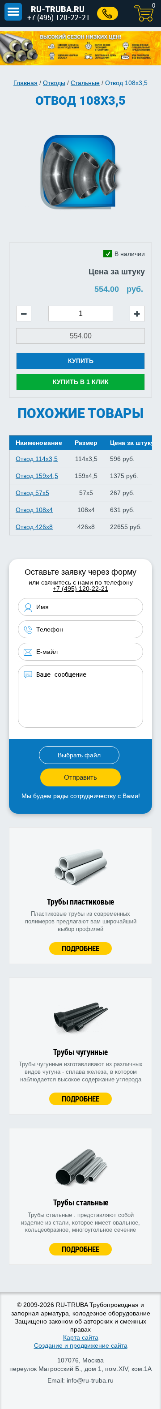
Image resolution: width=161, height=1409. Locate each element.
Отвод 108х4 (34, 509)
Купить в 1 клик (81, 381)
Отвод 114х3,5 (37, 458)
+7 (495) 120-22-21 (58, 17)
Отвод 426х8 (34, 526)
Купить (80, 360)
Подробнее (80, 948)
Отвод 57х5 (32, 492)
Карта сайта (80, 1337)
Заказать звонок (107, 13)
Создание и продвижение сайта (80, 1345)
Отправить (80, 777)
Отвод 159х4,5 (37, 475)
